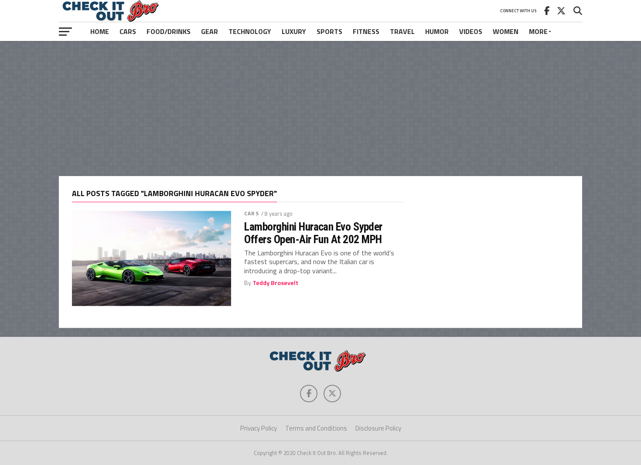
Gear (209, 31)
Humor (437, 31)
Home (99, 31)
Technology (249, 31)
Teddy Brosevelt (275, 283)
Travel (402, 31)
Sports (329, 31)
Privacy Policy (258, 428)
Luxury (294, 31)
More (538, 31)
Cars (127, 31)
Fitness (366, 31)
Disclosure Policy (378, 428)
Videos (470, 31)
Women (505, 31)
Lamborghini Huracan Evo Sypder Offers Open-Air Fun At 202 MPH (313, 233)
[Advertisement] (320, 109)
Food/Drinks (169, 31)
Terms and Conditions (316, 428)
